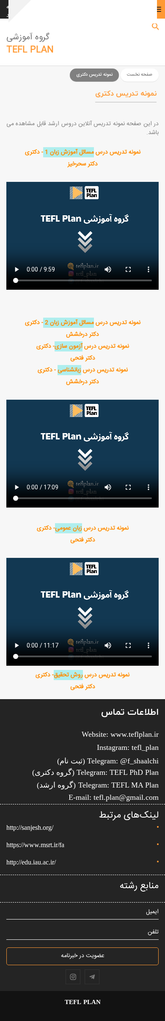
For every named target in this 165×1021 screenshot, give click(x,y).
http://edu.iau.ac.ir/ (31, 862)
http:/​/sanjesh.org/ (29, 827)
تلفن (153, 932)
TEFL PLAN (30, 50)
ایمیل (152, 912)
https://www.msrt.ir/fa (35, 844)
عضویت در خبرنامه (82, 956)
